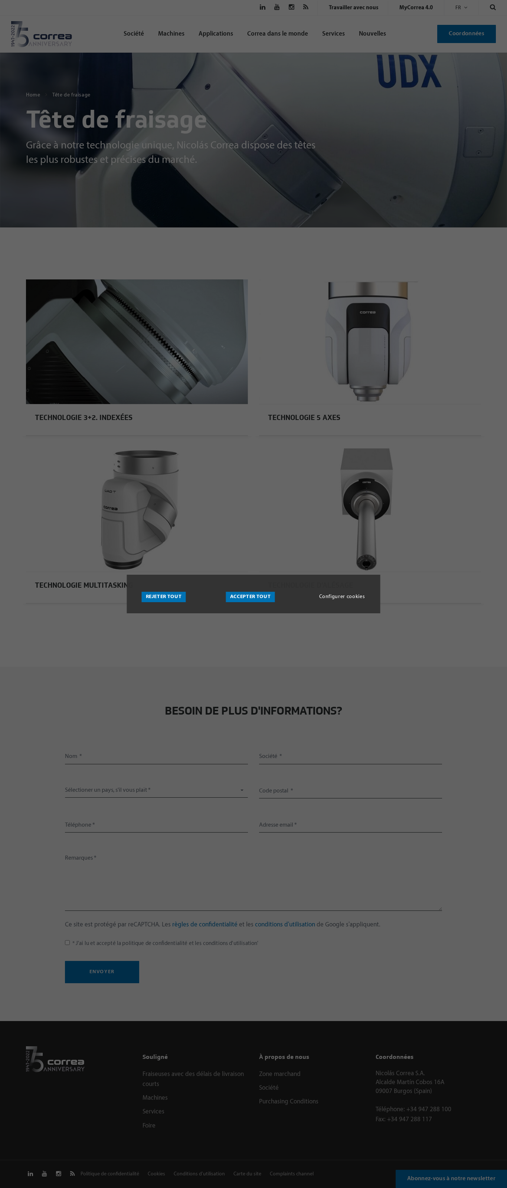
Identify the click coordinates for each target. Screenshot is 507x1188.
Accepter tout (250, 597)
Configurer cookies (342, 597)
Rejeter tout (164, 597)
